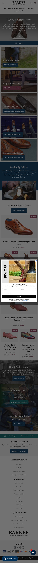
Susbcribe (19, 296)
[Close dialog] (35, 261)
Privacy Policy (25, 300)
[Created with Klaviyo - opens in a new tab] (19, 303)
